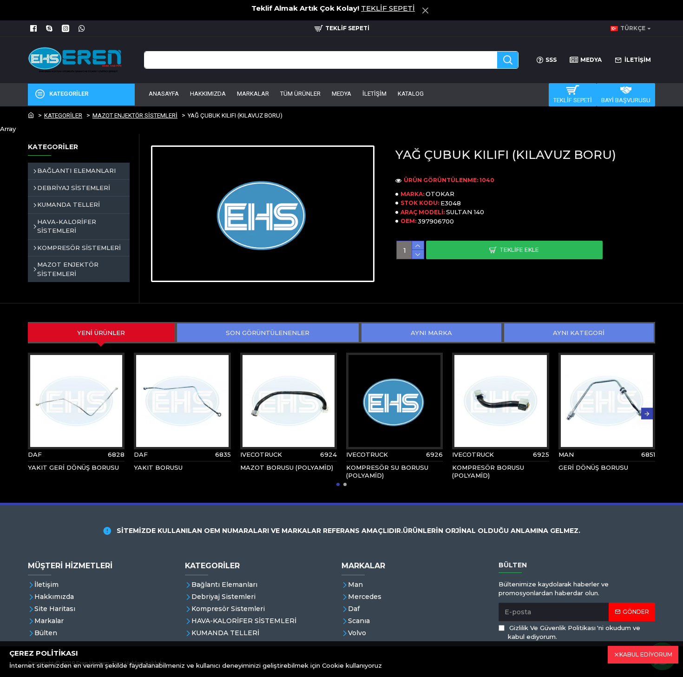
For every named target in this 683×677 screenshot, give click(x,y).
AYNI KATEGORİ (578, 332)
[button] (36, 414)
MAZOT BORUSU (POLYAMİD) (286, 467)
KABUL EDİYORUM (645, 654)
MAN (566, 454)
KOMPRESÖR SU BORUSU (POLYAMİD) (387, 471)
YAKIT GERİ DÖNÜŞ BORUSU (73, 467)
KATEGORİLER (63, 115)
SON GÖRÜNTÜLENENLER (267, 332)
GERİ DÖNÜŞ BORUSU (593, 467)
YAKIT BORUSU (158, 467)
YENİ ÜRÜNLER (101, 332)
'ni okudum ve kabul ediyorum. (574, 632)
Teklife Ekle (519, 249)
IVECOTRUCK (261, 454)
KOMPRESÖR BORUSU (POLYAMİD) (488, 471)
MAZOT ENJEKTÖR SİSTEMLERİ (134, 115)
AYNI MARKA (431, 332)
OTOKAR (440, 193)
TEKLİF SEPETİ (388, 8)
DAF (35, 454)
